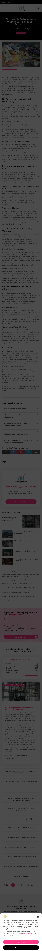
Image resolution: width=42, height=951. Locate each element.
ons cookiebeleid (28, 933)
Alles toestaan (21, 942)
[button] (38, 917)
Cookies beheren (21, 948)
